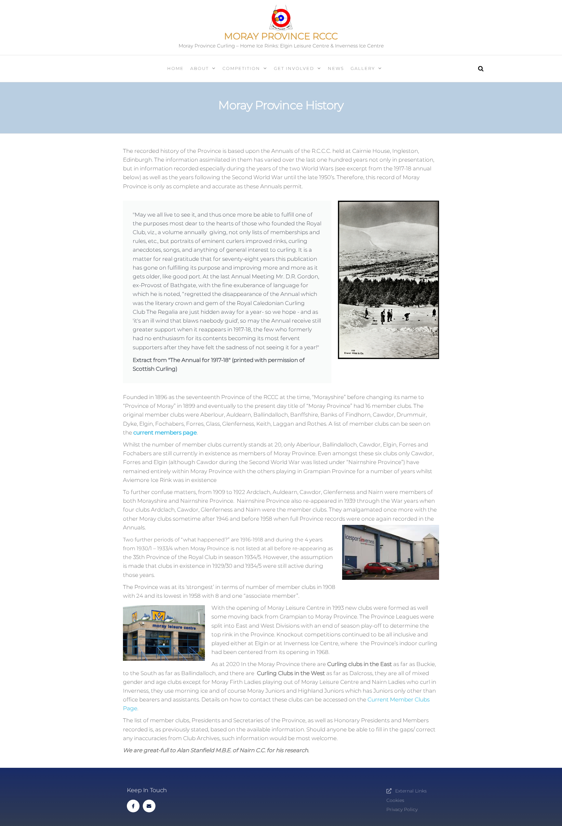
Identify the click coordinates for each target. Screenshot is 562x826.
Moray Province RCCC (281, 36)
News (336, 68)
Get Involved (294, 68)
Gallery (363, 68)
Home (175, 68)
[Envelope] (149, 806)
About (199, 68)
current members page (165, 432)
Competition (241, 68)
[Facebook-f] (133, 806)
